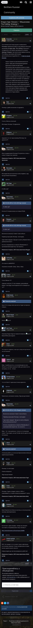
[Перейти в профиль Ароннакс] (3, 148)
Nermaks (9, 168)
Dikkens (9, 132)
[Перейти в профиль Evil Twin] (3, 329)
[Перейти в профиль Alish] (3, 443)
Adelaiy (8, 504)
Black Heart (10, 315)
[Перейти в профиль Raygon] (3, 220)
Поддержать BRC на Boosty (16, 17)
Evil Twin (9, 328)
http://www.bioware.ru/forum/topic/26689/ (13, 530)
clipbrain (9, 390)
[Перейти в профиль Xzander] (3, 40)
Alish (8, 443)
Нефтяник (9, 295)
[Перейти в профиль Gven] (3, 345)
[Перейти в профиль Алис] (3, 486)
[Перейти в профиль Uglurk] (3, 360)
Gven (8, 344)
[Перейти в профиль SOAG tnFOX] (3, 539)
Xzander (7, 26)
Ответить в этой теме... (12, 585)
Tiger (8, 463)
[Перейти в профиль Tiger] (3, 464)
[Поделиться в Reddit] (2, 603)
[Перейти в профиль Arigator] (3, 116)
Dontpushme (10, 377)
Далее (27, 34)
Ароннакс (9, 148)
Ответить (16, 30)
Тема (5, 621)
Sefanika (9, 258)
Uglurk (8, 359)
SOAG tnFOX (10, 539)
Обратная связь (16, 622)
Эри (7, 102)
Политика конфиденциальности (18, 621)
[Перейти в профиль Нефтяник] (3, 296)
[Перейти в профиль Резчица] (3, 521)
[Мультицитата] (3, 98)
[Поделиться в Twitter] (5, 603)
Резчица (9, 520)
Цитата (8, 98)
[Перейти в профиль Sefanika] (3, 258)
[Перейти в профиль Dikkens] (3, 133)
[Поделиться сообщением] (30, 40)
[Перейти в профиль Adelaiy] (3, 505)
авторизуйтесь (11, 577)
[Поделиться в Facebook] (8, 603)
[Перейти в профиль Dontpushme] (3, 377)
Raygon (8, 219)
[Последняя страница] (31, 34)
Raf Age (9, 183)
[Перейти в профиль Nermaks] (3, 169)
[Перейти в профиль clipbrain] (3, 391)
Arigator (9, 115)
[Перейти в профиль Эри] (3, 103)
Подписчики (15, 591)
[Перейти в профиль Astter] (3, 275)
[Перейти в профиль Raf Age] (3, 184)
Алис (8, 486)
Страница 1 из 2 (16, 34)
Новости (20, 26)
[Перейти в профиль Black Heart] (3, 315)
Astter (8, 275)
